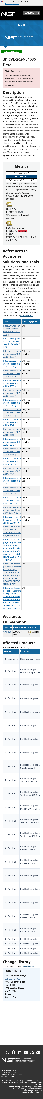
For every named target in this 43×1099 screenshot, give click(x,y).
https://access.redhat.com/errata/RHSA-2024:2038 (12, 383)
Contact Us (17, 1080)
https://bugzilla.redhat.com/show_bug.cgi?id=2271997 (12, 520)
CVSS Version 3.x (21, 176)
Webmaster (6, 1080)
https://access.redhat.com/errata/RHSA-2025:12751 (12, 500)
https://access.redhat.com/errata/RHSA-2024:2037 (12, 373)
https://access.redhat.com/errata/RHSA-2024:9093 (12, 481)
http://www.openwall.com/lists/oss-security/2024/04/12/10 (11, 342)
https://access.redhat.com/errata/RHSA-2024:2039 (12, 393)
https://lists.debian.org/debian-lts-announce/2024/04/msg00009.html (12, 531)
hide (26, 647)
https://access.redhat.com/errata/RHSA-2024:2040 (12, 403)
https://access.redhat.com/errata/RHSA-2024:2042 (12, 422)
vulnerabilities (11, 52)
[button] (31, 13)
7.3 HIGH (22, 231)
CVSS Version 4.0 (21, 173)
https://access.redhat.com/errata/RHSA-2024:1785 (12, 354)
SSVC (32, 180)
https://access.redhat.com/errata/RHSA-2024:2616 (12, 442)
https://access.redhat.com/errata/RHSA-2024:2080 (12, 432)
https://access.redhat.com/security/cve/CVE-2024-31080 (12, 510)
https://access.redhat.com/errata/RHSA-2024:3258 (12, 451)
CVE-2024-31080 (12, 978)
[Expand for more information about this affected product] (5, 659)
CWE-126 (7, 632)
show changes (28, 966)
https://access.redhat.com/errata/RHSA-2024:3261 (12, 461)
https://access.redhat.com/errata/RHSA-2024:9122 (12, 490)
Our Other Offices (31, 1080)
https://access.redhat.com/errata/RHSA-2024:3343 (12, 471)
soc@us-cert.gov (35, 1090)
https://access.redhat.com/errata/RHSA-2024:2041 (12, 412)
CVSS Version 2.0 (16, 180)
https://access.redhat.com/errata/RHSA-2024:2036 (12, 364)
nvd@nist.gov (26, 315)
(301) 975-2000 (7, 1076)
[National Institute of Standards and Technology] (18, 1061)
